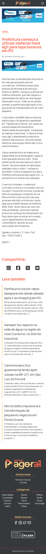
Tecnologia (39, 503)
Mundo (24, 495)
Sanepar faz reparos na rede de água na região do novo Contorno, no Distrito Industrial (22, 332)
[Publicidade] (23, 15)
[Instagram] (20, 522)
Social (39, 500)
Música (24, 497)
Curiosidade (7, 497)
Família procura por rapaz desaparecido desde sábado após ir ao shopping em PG (24, 293)
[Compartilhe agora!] (9, 268)
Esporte (7, 500)
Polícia (24, 506)
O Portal (23, 482)
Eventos (7, 503)
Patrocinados (24, 503)
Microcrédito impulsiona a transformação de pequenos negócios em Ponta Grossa (22, 413)
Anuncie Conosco (23, 479)
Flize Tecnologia (28, 551)
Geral (5, 31)
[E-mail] (29, 522)
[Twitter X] (25, 522)
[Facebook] (16, 522)
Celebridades (7, 495)
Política (39, 495)
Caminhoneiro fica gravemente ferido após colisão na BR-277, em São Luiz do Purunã (22, 372)
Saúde (39, 497)
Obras (24, 500)
